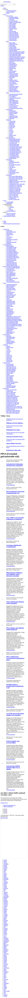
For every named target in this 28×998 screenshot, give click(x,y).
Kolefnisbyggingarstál (14, 162)
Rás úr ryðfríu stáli (13, 195)
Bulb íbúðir (11, 123)
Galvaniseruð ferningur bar (15, 152)
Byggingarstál (9, 109)
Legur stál (11, 166)
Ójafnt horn (11, 125)
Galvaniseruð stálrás (13, 154)
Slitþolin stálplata (13, 28)
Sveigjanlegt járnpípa (14, 81)
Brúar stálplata (12, 26)
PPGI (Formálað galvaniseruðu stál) (11, 223)
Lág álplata (11, 19)
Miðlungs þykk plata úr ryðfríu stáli (17, 181)
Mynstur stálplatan (13, 21)
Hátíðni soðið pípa (13, 44)
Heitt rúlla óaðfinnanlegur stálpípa (17, 51)
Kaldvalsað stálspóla (13, 35)
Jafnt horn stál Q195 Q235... (14, 436)
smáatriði (13, 485)
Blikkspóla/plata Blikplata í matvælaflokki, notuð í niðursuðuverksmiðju (14, 574)
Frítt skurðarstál (12, 169)
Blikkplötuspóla (12, 158)
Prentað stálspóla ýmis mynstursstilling (13, 741)
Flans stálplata (12, 27)
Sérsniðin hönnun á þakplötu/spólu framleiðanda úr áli (14, 686)
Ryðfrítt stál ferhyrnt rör (14, 187)
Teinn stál (11, 131)
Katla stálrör (12, 77)
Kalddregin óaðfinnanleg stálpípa (16, 58)
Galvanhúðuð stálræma (14, 141)
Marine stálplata (12, 23)
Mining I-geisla (12, 135)
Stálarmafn (11, 118)
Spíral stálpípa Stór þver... (14, 443)
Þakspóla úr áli (12, 104)
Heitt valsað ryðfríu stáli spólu (16, 177)
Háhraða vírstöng (13, 113)
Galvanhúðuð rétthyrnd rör (15, 148)
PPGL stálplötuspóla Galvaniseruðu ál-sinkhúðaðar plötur (15, 658)
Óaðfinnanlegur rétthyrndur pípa (16, 60)
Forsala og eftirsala (10, 214)
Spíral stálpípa (12, 63)
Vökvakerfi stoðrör (13, 87)
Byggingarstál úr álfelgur (14, 164)
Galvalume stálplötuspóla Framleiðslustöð (13, 546)
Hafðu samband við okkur (9, 216)
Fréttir (4, 200)
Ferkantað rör (12, 67)
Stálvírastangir (12, 110)
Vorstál (10, 30)
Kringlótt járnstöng (13, 112)
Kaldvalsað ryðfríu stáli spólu (15, 178)
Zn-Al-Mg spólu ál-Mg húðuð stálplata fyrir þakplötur (15, 714)
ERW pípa (11, 62)
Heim (4, 8)
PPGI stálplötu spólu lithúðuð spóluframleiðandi (15, 628)
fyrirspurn (8, 485)
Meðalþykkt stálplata (14, 18)
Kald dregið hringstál (14, 172)
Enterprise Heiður (10, 12)
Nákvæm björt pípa (13, 73)
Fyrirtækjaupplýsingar (11, 10)
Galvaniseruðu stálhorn (14, 149)
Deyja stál (11, 163)
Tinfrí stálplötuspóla (13, 100)
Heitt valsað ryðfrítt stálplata (15, 176)
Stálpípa (11, 69)
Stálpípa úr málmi (13, 80)
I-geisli (10, 128)
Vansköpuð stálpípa (13, 74)
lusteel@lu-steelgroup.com (9, 805)
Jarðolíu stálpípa (13, 48)
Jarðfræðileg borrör (13, 76)
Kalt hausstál (12, 171)
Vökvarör (11, 85)
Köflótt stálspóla (13, 40)
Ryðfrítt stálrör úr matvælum (15, 193)
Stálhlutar (8, 119)
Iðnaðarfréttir (9, 203)
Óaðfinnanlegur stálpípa (14, 49)
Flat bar (11, 134)
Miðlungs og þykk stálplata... (15, 423)
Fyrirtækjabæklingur (11, 211)
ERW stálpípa (12, 42)
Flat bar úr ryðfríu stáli (14, 199)
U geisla (11, 132)
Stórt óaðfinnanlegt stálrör (15, 55)
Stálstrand (11, 114)
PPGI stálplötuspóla (13, 101)
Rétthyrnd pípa (12, 68)
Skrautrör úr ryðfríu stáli (14, 190)
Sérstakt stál (9, 159)
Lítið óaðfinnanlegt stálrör (15, 54)
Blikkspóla (11, 99)
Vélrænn (11, 209)
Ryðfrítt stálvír (12, 198)
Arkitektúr (11, 207)
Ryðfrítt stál (9, 175)
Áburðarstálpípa (12, 65)
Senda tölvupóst (4, 817)
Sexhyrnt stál (12, 126)
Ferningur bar (12, 122)
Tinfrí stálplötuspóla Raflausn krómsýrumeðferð (15, 602)
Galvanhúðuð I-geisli (14, 155)
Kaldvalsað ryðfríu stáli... (13, 450)
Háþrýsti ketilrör (13, 89)
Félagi (7, 13)
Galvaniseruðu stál (10, 137)
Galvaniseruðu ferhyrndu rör (15, 146)
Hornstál (11, 136)
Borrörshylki (12, 72)
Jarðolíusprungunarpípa (14, 91)
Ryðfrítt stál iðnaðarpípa (14, 191)
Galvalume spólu (13, 143)
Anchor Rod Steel (13, 116)
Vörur (4, 14)
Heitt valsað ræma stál (14, 36)
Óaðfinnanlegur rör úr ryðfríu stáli (17, 184)
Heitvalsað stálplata (13, 17)
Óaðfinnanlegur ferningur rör (15, 59)
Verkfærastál (12, 173)
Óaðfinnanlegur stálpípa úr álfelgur (17, 56)
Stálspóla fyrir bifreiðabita (15, 22)
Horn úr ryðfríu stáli (13, 194)
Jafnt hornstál (12, 121)
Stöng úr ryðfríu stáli (14, 196)
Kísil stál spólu (12, 31)
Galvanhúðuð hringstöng (14, 150)
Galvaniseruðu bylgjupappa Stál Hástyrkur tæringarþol (14, 464)
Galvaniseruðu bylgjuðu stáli (15, 94)
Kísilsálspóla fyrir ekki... (13, 430)
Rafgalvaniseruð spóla (14, 144)
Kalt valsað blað (13, 39)
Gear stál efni (12, 167)
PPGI (7, 92)
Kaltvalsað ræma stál (14, 37)
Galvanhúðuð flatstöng (14, 153)
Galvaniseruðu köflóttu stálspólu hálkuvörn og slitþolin (13, 767)
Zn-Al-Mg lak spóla (13, 105)
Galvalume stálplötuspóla (15, 98)
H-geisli (11, 130)
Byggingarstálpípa (13, 83)
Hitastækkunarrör (13, 64)
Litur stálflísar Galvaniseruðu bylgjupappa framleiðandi (15, 518)
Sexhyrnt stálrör (12, 71)
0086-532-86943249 (8, 806)
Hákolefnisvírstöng (13, 117)
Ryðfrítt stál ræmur (13, 180)
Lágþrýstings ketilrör (14, 86)
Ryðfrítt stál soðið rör (14, 182)
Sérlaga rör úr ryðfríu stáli (15, 189)
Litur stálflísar (12, 96)
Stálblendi (11, 160)
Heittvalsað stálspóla (13, 33)
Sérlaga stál (11, 127)
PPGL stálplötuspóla (13, 103)
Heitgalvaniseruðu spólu (14, 139)
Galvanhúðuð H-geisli (14, 157)
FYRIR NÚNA (4, 802)
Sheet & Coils (9, 15)
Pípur (7, 41)
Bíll (10, 208)
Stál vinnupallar (12, 46)
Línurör (11, 78)
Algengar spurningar (11, 213)
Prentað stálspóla (13, 107)
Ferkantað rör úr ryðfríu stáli (15, 186)
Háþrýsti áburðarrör (13, 90)
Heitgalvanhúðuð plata (14, 140)
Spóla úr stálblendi (13, 32)
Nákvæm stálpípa (13, 50)
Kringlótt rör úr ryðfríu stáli (15, 185)
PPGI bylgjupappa (13, 95)
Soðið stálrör (12, 45)
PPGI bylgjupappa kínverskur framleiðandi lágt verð (15, 492)
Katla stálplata (12, 24)
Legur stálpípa (12, 82)
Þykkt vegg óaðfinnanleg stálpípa (16, 53)
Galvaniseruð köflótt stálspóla (16, 108)
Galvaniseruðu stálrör (14, 145)
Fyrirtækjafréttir (9, 202)
